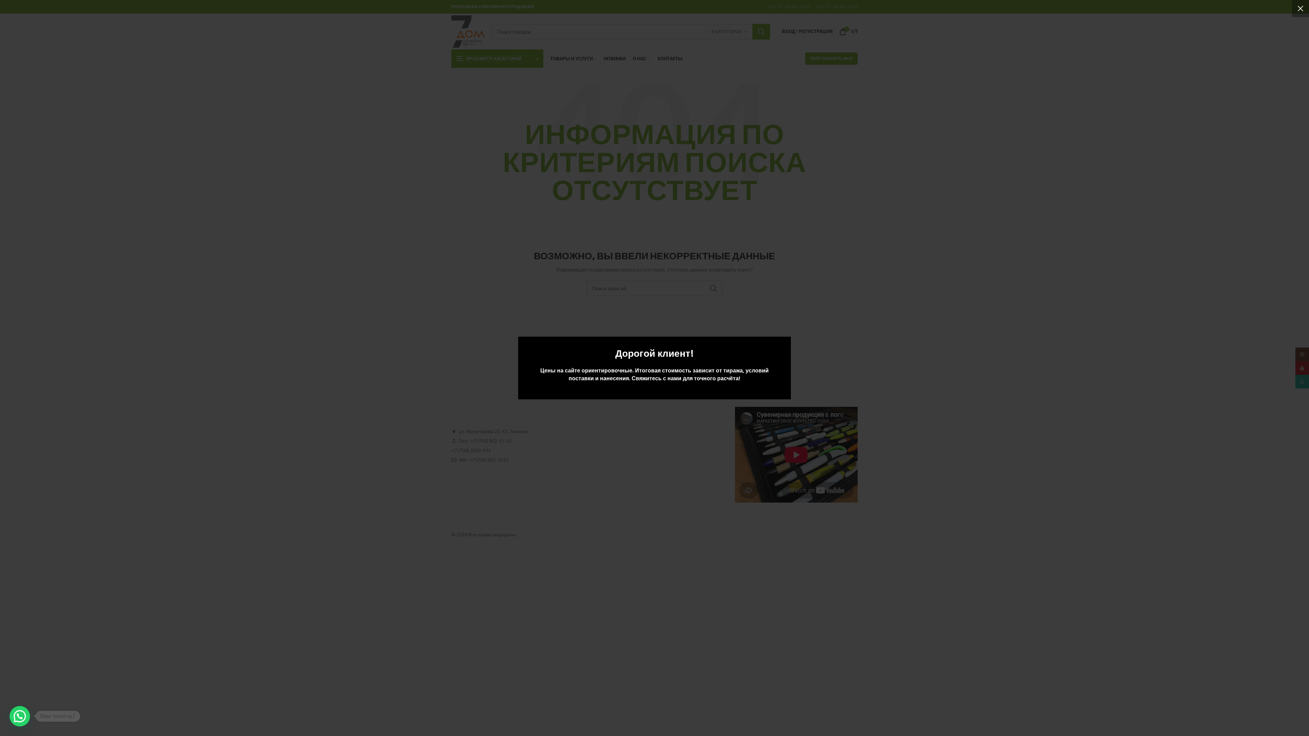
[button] (20, 716)
